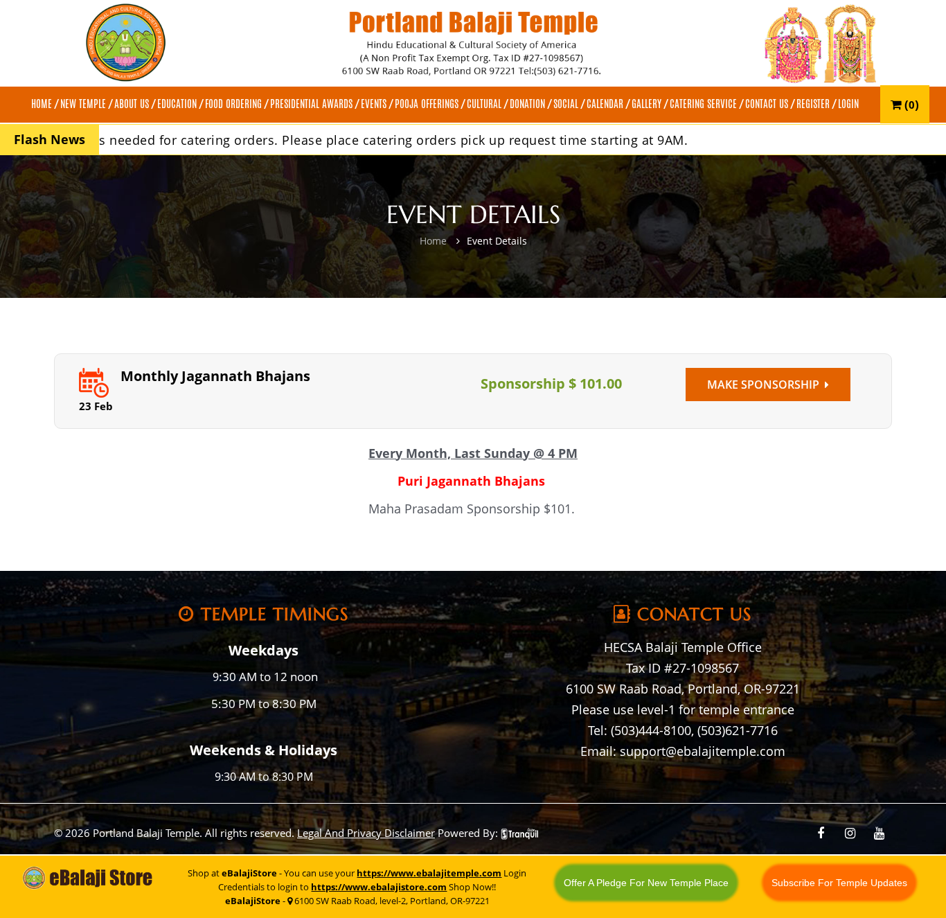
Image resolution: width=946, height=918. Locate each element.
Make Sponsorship (766, 384)
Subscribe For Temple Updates (839, 882)
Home (433, 240)
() (910, 104)
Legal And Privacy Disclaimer (366, 833)
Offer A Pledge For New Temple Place (646, 882)
